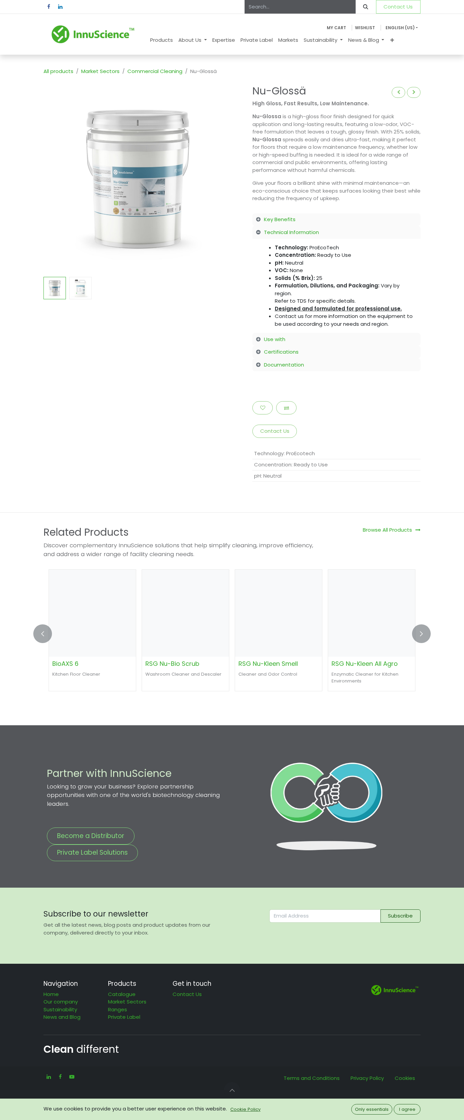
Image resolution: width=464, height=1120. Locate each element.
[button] (53, 179)
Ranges (117, 1009)
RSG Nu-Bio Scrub (172, 663)
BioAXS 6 (65, 663)
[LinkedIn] (60, 7)
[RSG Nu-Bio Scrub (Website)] (185, 613)
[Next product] (414, 92)
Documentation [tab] (284, 364)
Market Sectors (100, 71)
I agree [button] (407, 1109)
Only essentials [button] (372, 1109)
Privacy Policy (367, 1078)
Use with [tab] (274, 339)
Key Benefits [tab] (280, 219)
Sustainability (60, 1009)
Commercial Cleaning (154, 71)
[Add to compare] (286, 407)
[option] (232, 634)
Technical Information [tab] (291, 232)
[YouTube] (72, 1077)
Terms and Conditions (312, 1078)
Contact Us (398, 6)
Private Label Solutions (92, 852)
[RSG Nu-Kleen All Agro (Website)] (371, 613)
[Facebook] (48, 7)
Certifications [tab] (281, 351)
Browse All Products (387, 529)
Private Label (124, 1016)
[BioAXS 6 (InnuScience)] (92, 613)
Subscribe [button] (400, 915)
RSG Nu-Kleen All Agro (365, 663)
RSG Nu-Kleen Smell (268, 663)
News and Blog (62, 1016)
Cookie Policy (245, 1109)
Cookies (405, 1078)
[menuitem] (161, 40)
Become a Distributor (90, 835)
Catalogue (122, 994)
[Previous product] (398, 92)
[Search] (366, 7)
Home (51, 994)
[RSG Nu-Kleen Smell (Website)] (278, 613)
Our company (60, 1001)
